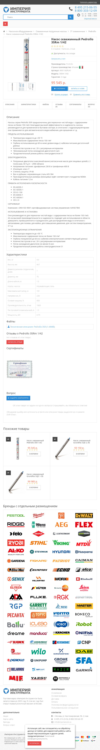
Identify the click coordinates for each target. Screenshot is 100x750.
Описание (9, 104)
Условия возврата (59, 696)
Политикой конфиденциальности (41, 737)
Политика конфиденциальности (64, 705)
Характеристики (28, 104)
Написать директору (88, 2)
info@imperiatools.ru (63, 722)
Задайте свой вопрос (19, 398)
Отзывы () (59, 105)
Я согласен (34, 743)
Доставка (55, 699)
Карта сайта (8, 719)
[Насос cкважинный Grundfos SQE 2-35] (64, 448)
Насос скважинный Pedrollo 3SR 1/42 (35, 441)
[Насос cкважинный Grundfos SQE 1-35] (17, 482)
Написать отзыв (68, 49)
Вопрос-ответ (9, 725)
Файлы (46, 104)
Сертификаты (75, 104)
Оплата (54, 702)
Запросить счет (58, 58)
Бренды (6, 722)
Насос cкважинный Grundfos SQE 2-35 (81, 441)
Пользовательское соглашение (64, 708)
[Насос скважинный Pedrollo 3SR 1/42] (17, 448)
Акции (5, 716)
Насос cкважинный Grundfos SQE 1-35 (35, 475)
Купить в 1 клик (77, 88)
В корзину (60, 88)
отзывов (55, 49)
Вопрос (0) (91, 105)
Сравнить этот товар (81, 94)
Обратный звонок (90, 19)
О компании (56, 693)
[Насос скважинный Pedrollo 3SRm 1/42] (12, 87)
